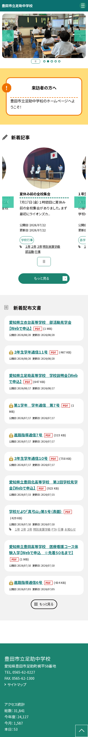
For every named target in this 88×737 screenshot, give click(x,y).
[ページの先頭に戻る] (82, 731)
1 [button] (44, 61)
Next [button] (80, 35)
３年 (39, 246)
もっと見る (41, 278)
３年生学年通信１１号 (31, 351)
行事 (38, 251)
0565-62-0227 (23, 672)
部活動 (29, 251)
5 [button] (59, 61)
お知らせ (70, 529)
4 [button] (56, 61)
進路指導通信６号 (28, 582)
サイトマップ (16, 684)
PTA (54, 529)
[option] (44, 36)
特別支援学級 (51, 246)
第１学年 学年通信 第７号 (37, 405)
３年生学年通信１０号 (31, 458)
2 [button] (48, 61)
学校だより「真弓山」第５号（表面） (36, 511)
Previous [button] (8, 35)
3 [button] (52, 61)
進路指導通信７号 (28, 434)
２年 (33, 246)
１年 (27, 246)
